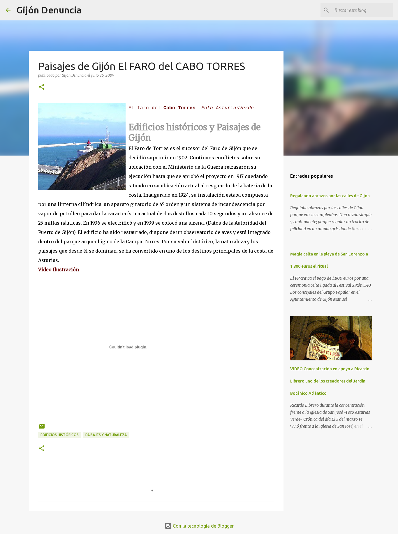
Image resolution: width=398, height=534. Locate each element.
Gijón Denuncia (49, 10)
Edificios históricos (59, 435)
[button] (41, 87)
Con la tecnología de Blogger (203, 525)
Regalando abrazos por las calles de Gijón (330, 195)
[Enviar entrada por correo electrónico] (41, 428)
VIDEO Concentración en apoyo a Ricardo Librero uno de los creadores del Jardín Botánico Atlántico (329, 381)
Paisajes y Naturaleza (106, 435)
